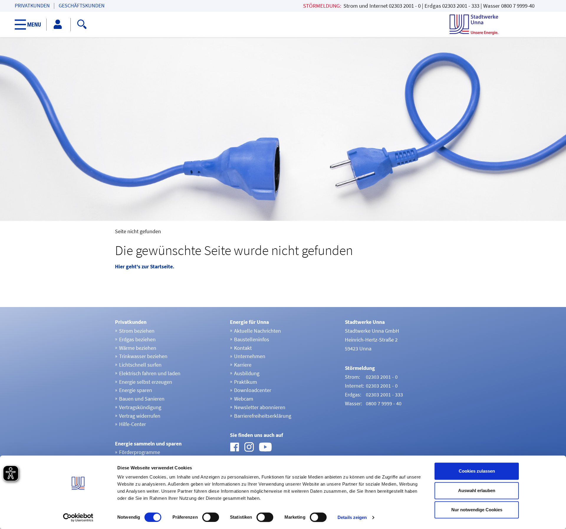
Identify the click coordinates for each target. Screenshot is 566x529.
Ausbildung (246, 373)
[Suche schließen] (230, 23)
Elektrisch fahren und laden (149, 373)
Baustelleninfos (251, 339)
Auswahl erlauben (476, 490)
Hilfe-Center (132, 424)
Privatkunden (32, 5)
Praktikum (245, 381)
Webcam (243, 398)
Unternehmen (249, 356)
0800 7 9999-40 (517, 5)
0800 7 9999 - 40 (384, 403)
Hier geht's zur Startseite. (144, 266)
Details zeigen (352, 517)
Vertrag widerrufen (139, 415)
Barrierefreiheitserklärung (262, 415)
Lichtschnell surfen (140, 364)
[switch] (210, 517)
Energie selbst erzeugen (145, 381)
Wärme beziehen (137, 347)
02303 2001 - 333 (460, 5)
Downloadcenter (252, 390)
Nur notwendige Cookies (476, 509)
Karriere (242, 364)
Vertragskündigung (140, 407)
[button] (31, 25)
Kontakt (243, 347)
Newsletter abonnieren (259, 407)
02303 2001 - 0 (405, 5)
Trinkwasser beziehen (143, 356)
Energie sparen (135, 390)
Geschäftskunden (82, 5)
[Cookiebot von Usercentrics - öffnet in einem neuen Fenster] (78, 517)
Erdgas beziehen (137, 339)
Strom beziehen (136, 330)
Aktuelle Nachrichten (257, 330)
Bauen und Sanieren (141, 398)
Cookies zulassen (477, 471)
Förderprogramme (139, 452)
